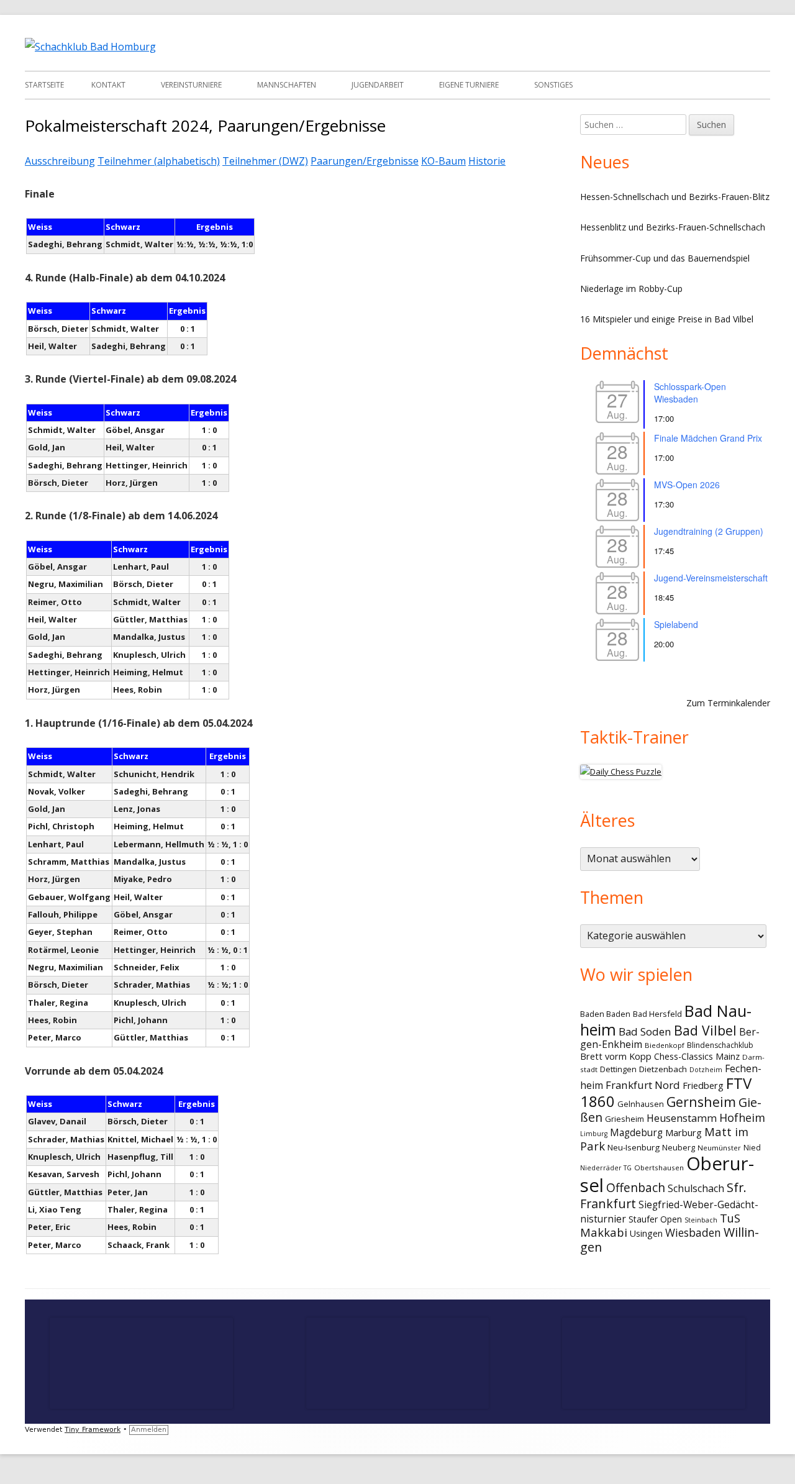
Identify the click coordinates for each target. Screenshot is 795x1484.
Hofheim (742, 1117)
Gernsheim (701, 1102)
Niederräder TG (606, 1167)
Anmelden (148, 1430)
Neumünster (719, 1147)
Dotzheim (705, 1069)
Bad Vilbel (705, 1030)
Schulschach (696, 1188)
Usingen (646, 1233)
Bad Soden (645, 1031)
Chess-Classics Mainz (697, 1056)
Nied (752, 1147)
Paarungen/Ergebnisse (365, 161)
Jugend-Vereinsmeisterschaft (711, 577)
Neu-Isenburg (633, 1147)
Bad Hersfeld (657, 1013)
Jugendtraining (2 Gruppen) (708, 531)
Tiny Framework (92, 1430)
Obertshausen (659, 1167)
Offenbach (635, 1188)
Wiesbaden (693, 1233)
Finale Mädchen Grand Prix (708, 438)
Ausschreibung (60, 161)
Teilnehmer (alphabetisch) (159, 161)
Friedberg (703, 1085)
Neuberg (678, 1147)
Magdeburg (636, 1132)
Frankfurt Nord (643, 1085)
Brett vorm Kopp (616, 1056)
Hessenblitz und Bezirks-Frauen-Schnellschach (672, 227)
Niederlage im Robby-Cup (631, 288)
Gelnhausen (640, 1103)
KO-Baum (443, 161)
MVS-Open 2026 (687, 484)
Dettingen (618, 1069)
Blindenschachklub (720, 1045)
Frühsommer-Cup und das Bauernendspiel (665, 258)
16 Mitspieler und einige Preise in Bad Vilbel (666, 319)
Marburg (683, 1132)
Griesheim (624, 1118)
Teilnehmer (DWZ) (265, 161)
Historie (487, 161)
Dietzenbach (663, 1069)
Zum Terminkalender (728, 703)
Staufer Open (655, 1219)
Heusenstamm (682, 1118)
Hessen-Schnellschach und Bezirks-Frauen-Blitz (675, 197)
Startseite (44, 85)
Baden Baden (605, 1013)
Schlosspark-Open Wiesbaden (690, 392)
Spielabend (676, 624)
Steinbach (700, 1220)
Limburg (593, 1133)
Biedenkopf (664, 1045)
